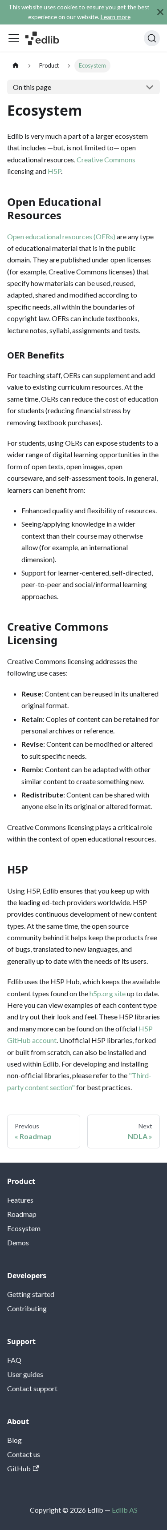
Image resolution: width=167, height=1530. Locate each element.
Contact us (23, 1454)
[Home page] (15, 65)
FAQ (14, 1360)
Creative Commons (106, 159)
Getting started (30, 1294)
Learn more (115, 16)
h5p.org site (108, 993)
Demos (18, 1242)
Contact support (32, 1388)
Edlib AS (125, 1510)
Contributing (27, 1308)
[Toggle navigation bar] (13, 38)
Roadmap (22, 1214)
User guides (25, 1374)
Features (20, 1200)
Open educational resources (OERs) (61, 236)
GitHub (19, 1468)
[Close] (160, 12)
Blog (14, 1440)
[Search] (152, 38)
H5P (54, 171)
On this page (32, 87)
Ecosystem (24, 1228)
